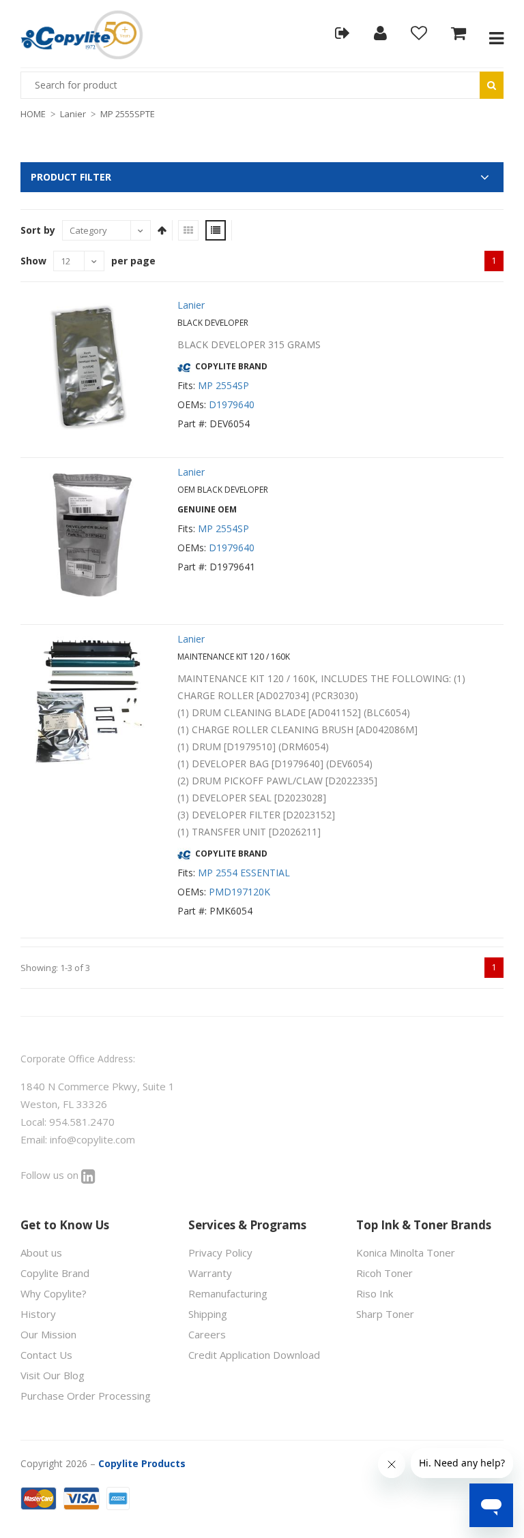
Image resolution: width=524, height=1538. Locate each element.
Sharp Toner (385, 1314)
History (38, 1314)
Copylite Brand (54, 1273)
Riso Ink (374, 1293)
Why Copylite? (53, 1293)
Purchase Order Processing (85, 1395)
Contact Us (46, 1355)
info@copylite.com (92, 1139)
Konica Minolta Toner (405, 1252)
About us (41, 1252)
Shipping (207, 1314)
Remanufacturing (227, 1293)
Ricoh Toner (384, 1273)
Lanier (73, 114)
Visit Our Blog (52, 1375)
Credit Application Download (254, 1355)
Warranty (210, 1273)
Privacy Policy (220, 1252)
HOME (33, 114)
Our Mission (48, 1334)
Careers (207, 1334)
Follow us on (50, 1175)
